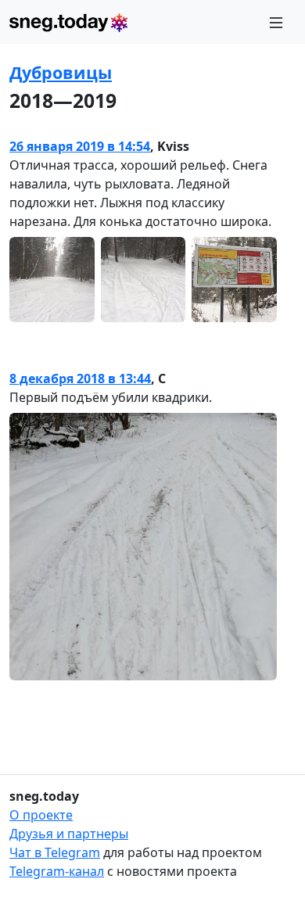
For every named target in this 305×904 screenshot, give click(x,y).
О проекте (41, 814)
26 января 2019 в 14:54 (79, 146)
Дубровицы (60, 72)
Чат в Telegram (54, 852)
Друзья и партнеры (68, 833)
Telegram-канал (56, 871)
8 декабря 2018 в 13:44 (80, 378)
